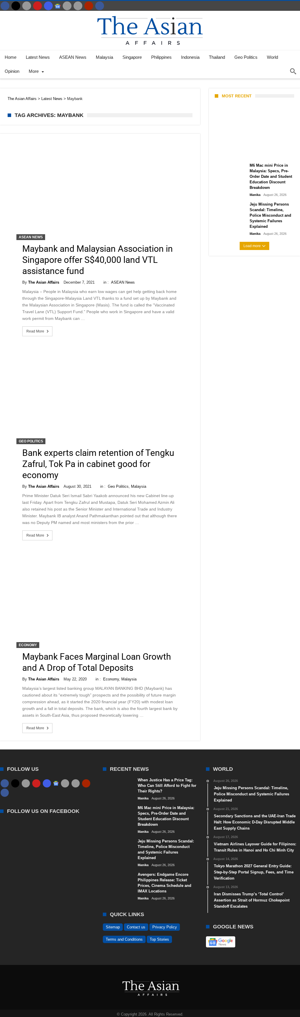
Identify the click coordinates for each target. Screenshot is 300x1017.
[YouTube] (37, 5)
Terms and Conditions (124, 939)
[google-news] (57, 6)
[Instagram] (48, 5)
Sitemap (113, 927)
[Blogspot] (78, 5)
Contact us (136, 927)
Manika (224, 152)
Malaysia (138, 486)
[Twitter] (15, 5)
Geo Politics (31, 441)
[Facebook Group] (99, 5)
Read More (35, 331)
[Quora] (88, 5)
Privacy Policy (164, 927)
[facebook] (5, 5)
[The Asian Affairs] (150, 14)
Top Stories (159, 939)
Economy (28, 645)
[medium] (26, 5)
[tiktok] (67, 5)
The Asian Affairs (43, 282)
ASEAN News (31, 237)
